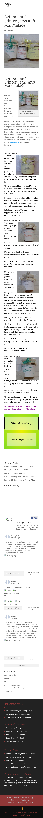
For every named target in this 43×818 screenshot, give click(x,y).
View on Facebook (33, 572)
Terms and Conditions (20, 800)
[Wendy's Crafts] (9, 519)
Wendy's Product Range (21, 423)
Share (31, 575)
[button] (14, 573)
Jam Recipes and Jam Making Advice (19, 711)
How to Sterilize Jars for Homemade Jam (19, 477)
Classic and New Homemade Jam (18, 714)
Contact (29, 803)
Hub (7, 707)
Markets (7, 678)
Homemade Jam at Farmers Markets (19, 717)
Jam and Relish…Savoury (15, 688)
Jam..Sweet (10, 691)
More (6, 682)
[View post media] (12, 562)
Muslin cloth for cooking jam (14, 473)
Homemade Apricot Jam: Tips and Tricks (19, 466)
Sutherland (10, 731)
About (16, 797)
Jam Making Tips (10, 675)
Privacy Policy (27, 797)
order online (14, 142)
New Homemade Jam (12, 685)
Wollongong (10, 728)
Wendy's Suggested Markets (22, 439)
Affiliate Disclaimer (15, 803)
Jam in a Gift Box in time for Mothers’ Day (19, 480)
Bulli (8, 734)
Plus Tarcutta (11, 741)
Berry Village (10, 738)
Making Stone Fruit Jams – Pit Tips (16, 470)
